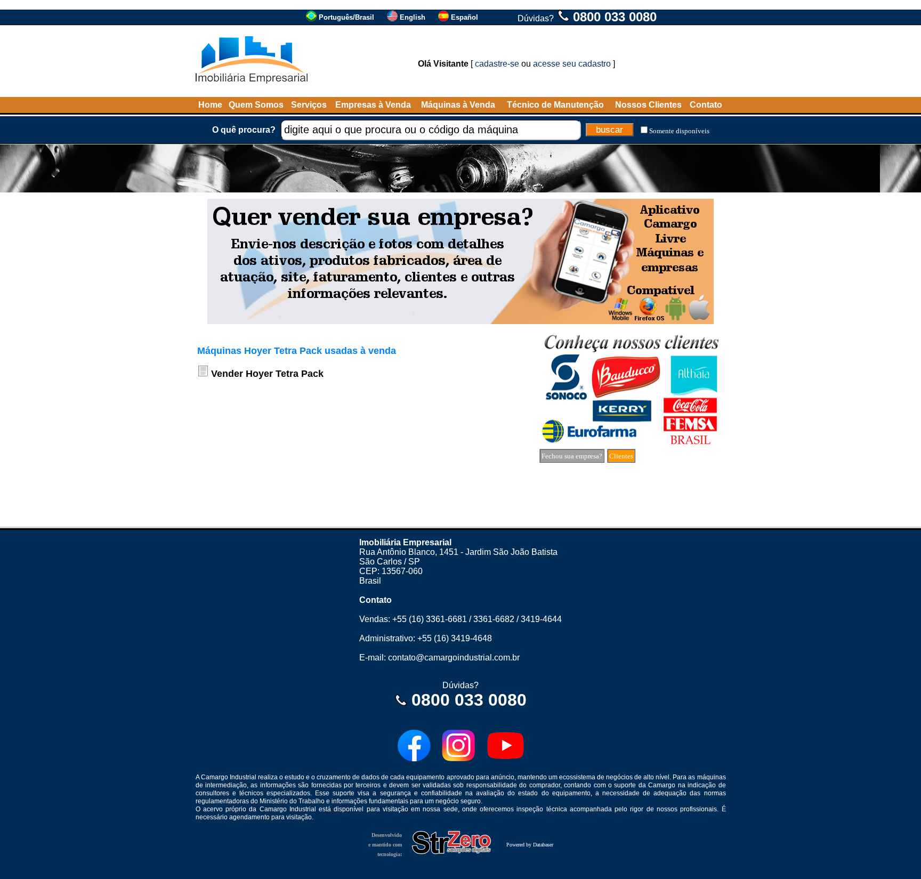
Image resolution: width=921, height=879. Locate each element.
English (412, 17)
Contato (706, 104)
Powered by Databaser (529, 845)
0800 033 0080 (615, 17)
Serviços (309, 104)
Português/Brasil (346, 17)
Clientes (621, 456)
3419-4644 (541, 619)
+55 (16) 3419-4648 (454, 638)
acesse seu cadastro (572, 63)
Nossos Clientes (648, 104)
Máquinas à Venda (458, 104)
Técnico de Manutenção (555, 104)
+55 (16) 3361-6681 (429, 619)
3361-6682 (493, 619)
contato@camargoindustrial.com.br (454, 657)
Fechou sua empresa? (572, 456)
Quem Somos (256, 104)
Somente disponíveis (679, 131)
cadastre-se (497, 63)
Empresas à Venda (373, 104)
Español (464, 17)
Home (210, 104)
